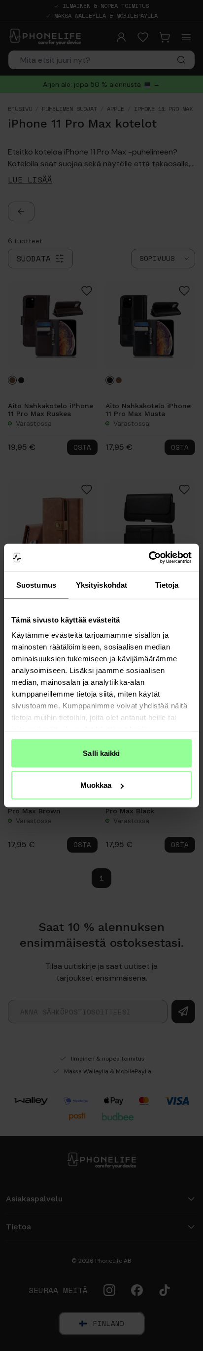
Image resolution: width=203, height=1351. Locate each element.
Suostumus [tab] (36, 584)
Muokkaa (96, 785)
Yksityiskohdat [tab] (101, 584)
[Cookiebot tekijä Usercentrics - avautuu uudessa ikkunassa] (148, 557)
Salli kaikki (101, 753)
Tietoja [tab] (167, 584)
